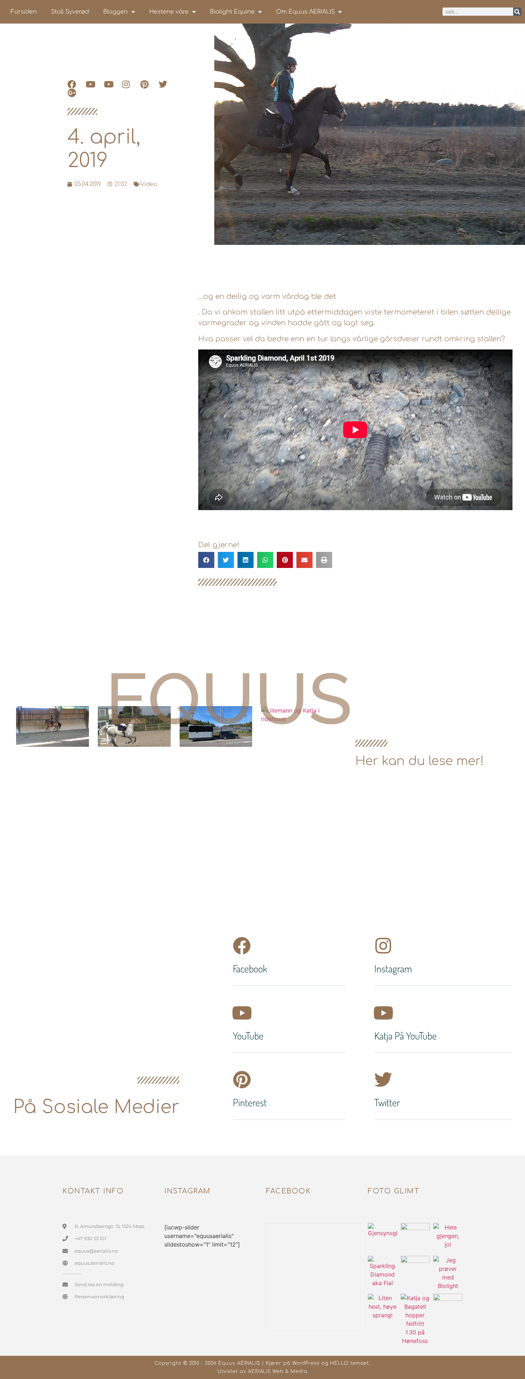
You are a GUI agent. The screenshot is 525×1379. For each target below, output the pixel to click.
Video (148, 184)
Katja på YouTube (405, 1035)
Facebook (250, 968)
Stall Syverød (70, 12)
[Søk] (517, 11)
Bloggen (115, 12)
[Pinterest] (242, 1079)
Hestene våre (169, 12)
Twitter (387, 1102)
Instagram (393, 968)
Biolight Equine (232, 12)
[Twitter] (383, 1079)
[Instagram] (383, 946)
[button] (206, 560)
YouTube (248, 1035)
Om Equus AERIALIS (305, 12)
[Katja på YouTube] (383, 1013)
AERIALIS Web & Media (278, 1371)
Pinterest (250, 1102)
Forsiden (24, 12)
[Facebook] (242, 946)
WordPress (306, 1363)
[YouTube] (242, 1013)
